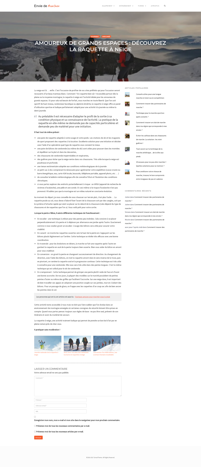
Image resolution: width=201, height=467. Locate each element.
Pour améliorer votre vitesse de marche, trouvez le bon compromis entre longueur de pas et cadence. (150, 175)
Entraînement (125, 6)
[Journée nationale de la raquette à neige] (47, 343)
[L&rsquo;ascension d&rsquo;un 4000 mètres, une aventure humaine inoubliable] (107, 343)
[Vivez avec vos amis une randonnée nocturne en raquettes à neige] (77, 343)
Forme (141, 6)
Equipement (107, 6)
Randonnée (106, 36)
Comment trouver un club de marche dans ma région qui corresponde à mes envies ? (151, 126)
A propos (155, 6)
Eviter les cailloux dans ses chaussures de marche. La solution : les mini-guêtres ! (151, 139)
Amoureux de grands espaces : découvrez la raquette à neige (100, 46)
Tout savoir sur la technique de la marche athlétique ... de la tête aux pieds (149, 153)
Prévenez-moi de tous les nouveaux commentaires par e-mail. (63, 426)
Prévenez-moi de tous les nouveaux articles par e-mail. (60, 431)
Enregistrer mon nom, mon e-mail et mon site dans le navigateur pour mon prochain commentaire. (77, 420)
